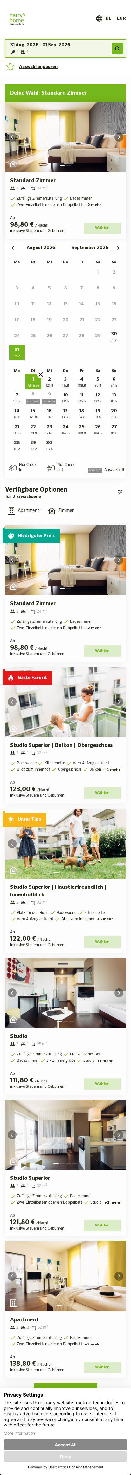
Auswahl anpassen (38, 66)
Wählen (102, 228)
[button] (17, 273)
